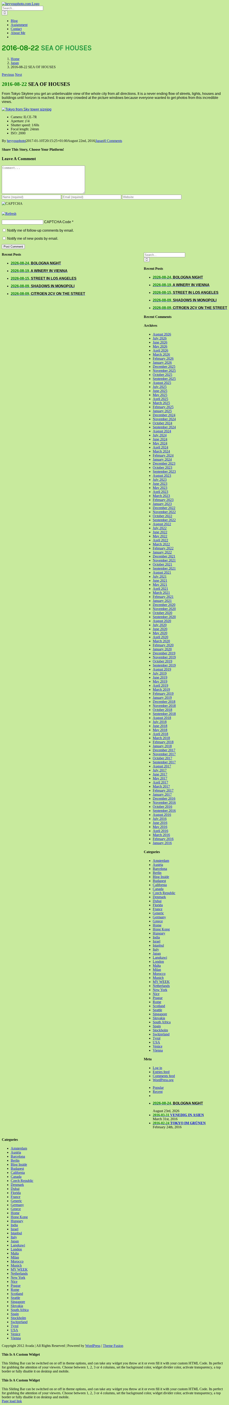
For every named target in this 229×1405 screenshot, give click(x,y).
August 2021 (162, 572)
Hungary (159, 933)
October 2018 (162, 710)
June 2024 (160, 439)
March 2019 (161, 689)
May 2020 (160, 633)
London (158, 961)
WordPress (92, 1346)
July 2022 (160, 528)
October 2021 (162, 564)
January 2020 (162, 649)
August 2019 (162, 669)
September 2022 (164, 520)
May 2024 (160, 443)
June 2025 (160, 391)
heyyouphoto (16, 141)
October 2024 (162, 423)
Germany (159, 917)
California (160, 885)
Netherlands (161, 986)
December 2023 (164, 463)
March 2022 (161, 544)
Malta (157, 965)
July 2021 (160, 576)
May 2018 (160, 730)
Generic (158, 913)
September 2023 (164, 471)
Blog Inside (161, 877)
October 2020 (162, 613)
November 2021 (164, 560)
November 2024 (164, 419)
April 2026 (160, 350)
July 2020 (160, 625)
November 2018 (164, 706)
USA (156, 1042)
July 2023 (160, 479)
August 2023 (162, 475)
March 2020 (161, 641)
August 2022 (162, 524)
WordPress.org (163, 1080)
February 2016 (163, 839)
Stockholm (160, 1030)
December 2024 (164, 415)
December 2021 (164, 556)
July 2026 (160, 338)
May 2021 (160, 584)
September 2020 (164, 617)
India (156, 937)
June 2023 (160, 484)
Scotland (159, 1006)
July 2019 (160, 673)
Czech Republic (164, 893)
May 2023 (160, 488)
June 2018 (160, 726)
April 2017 (160, 782)
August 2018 (162, 718)
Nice (156, 994)
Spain (157, 1026)
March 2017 (161, 786)
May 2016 (160, 827)
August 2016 (162, 815)
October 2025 (162, 375)
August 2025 (162, 383)
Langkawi (160, 957)
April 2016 (160, 831)
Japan (99, 141)
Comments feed (164, 1076)
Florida (158, 905)
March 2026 (161, 354)
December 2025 (164, 366)
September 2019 (164, 665)
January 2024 (162, 459)
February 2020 (163, 645)
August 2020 (162, 621)
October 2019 (162, 661)
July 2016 (160, 819)
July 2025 (160, 387)
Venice (157, 1046)
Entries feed (161, 1072)
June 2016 (160, 823)
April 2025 (160, 399)
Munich (158, 978)
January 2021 (162, 601)
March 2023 (161, 496)
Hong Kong (161, 929)
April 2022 (160, 540)
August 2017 (162, 766)
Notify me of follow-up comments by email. (40, 230)
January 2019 (162, 697)
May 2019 (160, 681)
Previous (8, 74)
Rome (157, 1002)
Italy (156, 949)
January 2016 (162, 843)
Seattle (157, 1010)
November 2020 (164, 609)
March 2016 (161, 835)
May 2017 (160, 778)
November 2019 (164, 657)
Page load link (12, 1401)
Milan (157, 970)
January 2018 (162, 746)
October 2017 (162, 758)
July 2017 (160, 770)
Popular (158, 1087)
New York (160, 990)
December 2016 (164, 798)
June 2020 (160, 629)
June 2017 (160, 774)
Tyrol (156, 1038)
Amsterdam (161, 861)
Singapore (160, 1014)
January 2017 (162, 794)
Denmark (159, 897)
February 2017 (163, 790)
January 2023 (162, 504)
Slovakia (159, 1018)
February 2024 (163, 455)
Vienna (158, 1050)
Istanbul (158, 945)
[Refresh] (9, 214)
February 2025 (163, 407)
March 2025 (161, 403)
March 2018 (161, 738)
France (157, 909)
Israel (156, 941)
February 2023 (163, 500)
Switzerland (161, 1034)
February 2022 (163, 548)
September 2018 (164, 714)
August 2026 (162, 334)
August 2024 (162, 431)
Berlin (157, 873)
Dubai (157, 901)
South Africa (162, 1022)
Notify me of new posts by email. (32, 238)
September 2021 (164, 568)
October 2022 (162, 516)
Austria (158, 865)
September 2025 (164, 379)
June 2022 (160, 532)
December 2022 (164, 508)
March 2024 (161, 451)
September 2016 (164, 811)
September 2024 (164, 427)
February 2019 (163, 693)
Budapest (159, 881)
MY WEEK (161, 982)
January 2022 (162, 552)
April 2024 (160, 447)
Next (18, 74)
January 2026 (162, 362)
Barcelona (160, 869)
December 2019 (164, 653)
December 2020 (164, 605)
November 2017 (164, 754)
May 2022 (160, 536)
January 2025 (162, 411)
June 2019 (160, 677)
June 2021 (160, 580)
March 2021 (161, 593)
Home (157, 925)
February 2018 (163, 742)
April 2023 (160, 492)
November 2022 (164, 512)
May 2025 (160, 395)
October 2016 (162, 806)
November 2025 (164, 370)
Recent (158, 1092)
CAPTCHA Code (57, 222)
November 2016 (164, 802)
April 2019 (160, 685)
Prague (158, 998)
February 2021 (163, 597)
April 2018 (160, 734)
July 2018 (160, 722)
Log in (157, 1068)
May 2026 (160, 346)
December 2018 (164, 702)
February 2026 (163, 358)
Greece (158, 921)
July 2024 (160, 435)
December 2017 (164, 750)
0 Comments (113, 141)
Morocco (159, 974)
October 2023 (162, 467)
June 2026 (160, 342)
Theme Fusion (113, 1346)
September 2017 (164, 762)
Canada (158, 889)
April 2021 (160, 588)
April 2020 (160, 637)
